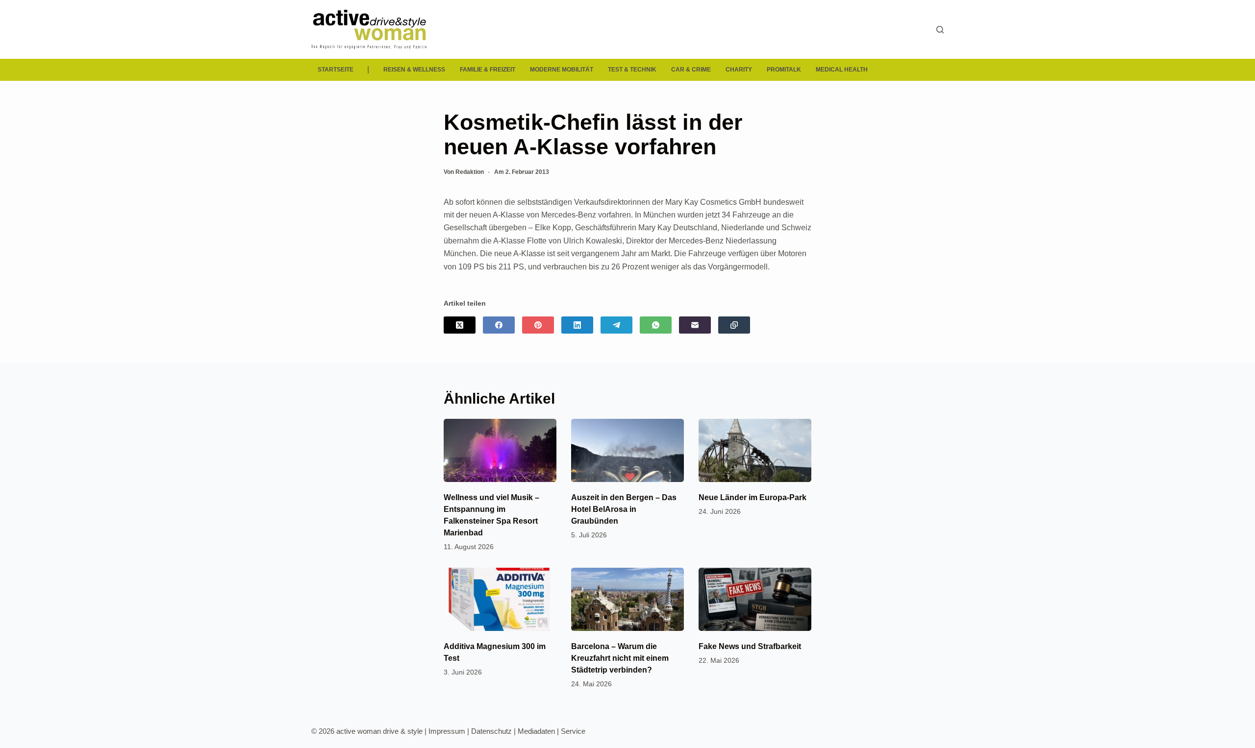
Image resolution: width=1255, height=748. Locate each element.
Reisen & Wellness (414, 69)
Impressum (446, 731)
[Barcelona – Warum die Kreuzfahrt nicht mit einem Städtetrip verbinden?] (627, 599)
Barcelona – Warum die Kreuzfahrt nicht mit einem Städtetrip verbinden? (620, 658)
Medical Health (842, 69)
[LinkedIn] (577, 325)
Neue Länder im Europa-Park (752, 497)
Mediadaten (536, 731)
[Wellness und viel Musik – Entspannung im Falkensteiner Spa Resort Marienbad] (500, 450)
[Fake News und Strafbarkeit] (755, 599)
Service (573, 731)
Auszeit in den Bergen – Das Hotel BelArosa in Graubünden (624, 509)
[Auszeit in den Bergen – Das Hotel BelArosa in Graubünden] (627, 450)
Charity (739, 69)
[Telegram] (616, 325)
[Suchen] (940, 29)
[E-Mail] (695, 325)
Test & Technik (632, 69)
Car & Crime (691, 69)
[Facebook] (499, 325)
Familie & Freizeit (487, 69)
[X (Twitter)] (460, 325)
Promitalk (784, 69)
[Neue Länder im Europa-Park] (755, 450)
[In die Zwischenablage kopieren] (734, 325)
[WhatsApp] (656, 325)
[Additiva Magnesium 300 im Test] (500, 599)
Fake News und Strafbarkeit (750, 646)
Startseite (335, 69)
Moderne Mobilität (561, 69)
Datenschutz (491, 731)
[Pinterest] (538, 325)
